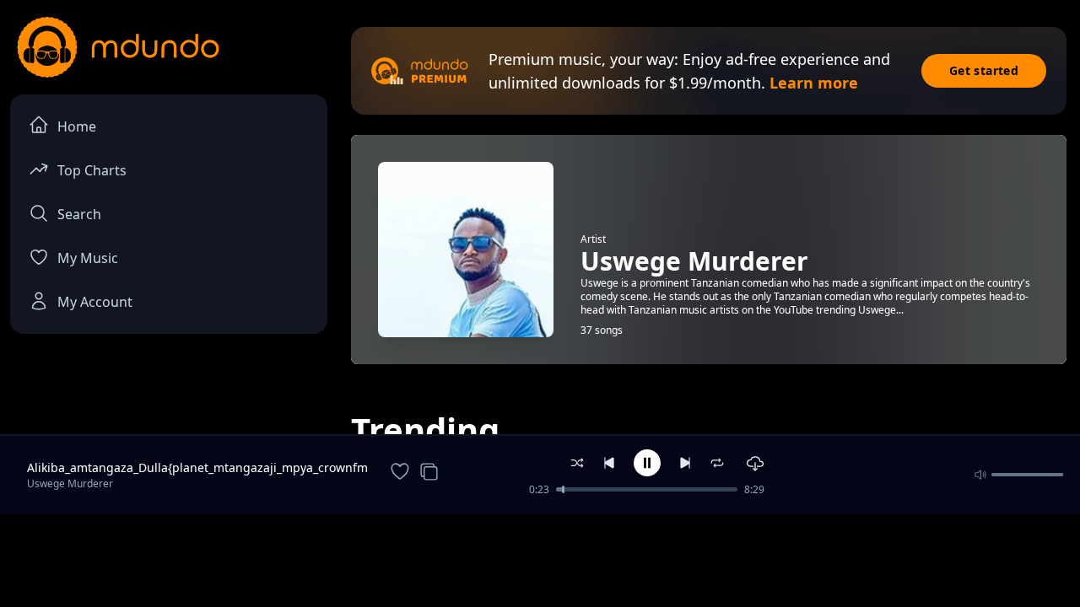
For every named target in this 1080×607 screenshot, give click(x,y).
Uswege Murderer (70, 483)
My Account (94, 302)
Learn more (814, 83)
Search (79, 214)
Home (76, 126)
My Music (87, 258)
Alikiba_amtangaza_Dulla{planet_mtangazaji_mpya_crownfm (197, 467)
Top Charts (92, 170)
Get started (983, 70)
